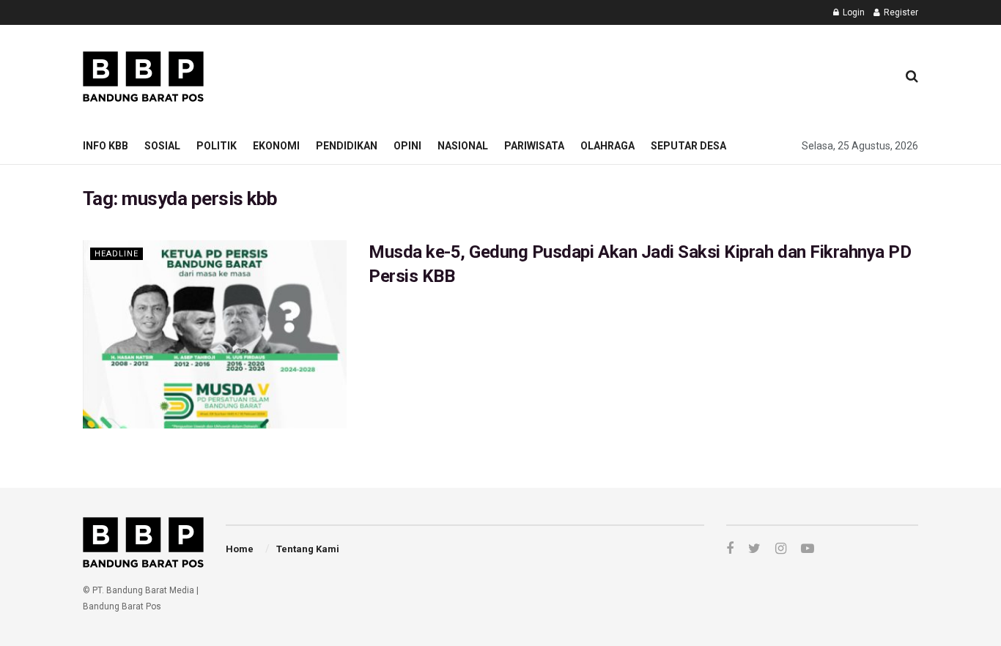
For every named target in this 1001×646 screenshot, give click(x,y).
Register (900, 12)
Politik (216, 146)
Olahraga (607, 146)
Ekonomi (276, 146)
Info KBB (105, 146)
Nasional (462, 146)
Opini (407, 146)
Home (240, 548)
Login (853, 12)
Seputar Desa (688, 146)
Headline (116, 254)
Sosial (162, 146)
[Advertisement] (618, 74)
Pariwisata (534, 146)
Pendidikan (346, 146)
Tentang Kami (307, 548)
